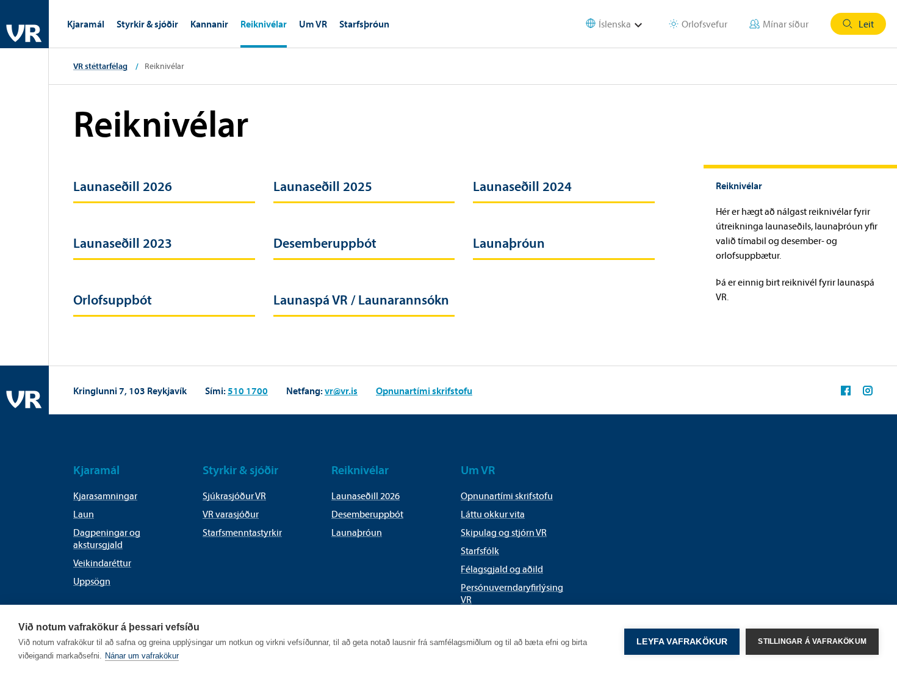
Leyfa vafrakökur (681, 641)
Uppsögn (91, 581)
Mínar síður (786, 24)
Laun (83, 514)
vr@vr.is (341, 390)
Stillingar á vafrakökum (812, 641)
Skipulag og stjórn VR (504, 532)
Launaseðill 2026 (122, 186)
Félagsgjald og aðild (502, 569)
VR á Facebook (846, 390)
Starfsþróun (364, 24)
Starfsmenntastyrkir (242, 532)
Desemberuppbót (324, 242)
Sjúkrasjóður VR (234, 495)
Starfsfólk (480, 550)
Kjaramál (85, 24)
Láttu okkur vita (493, 514)
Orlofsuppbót (112, 299)
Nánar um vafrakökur (142, 655)
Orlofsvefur (704, 24)
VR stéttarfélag (100, 65)
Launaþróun (509, 242)
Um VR (313, 24)
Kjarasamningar (105, 495)
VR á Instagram (868, 390)
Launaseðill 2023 (122, 242)
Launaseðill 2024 (522, 186)
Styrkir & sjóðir (147, 24)
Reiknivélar (263, 24)
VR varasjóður (231, 514)
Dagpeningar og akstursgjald (106, 538)
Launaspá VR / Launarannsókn (361, 299)
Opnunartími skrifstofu (424, 390)
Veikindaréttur (102, 563)
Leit (866, 24)
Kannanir (209, 24)
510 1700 (248, 390)
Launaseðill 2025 (322, 186)
